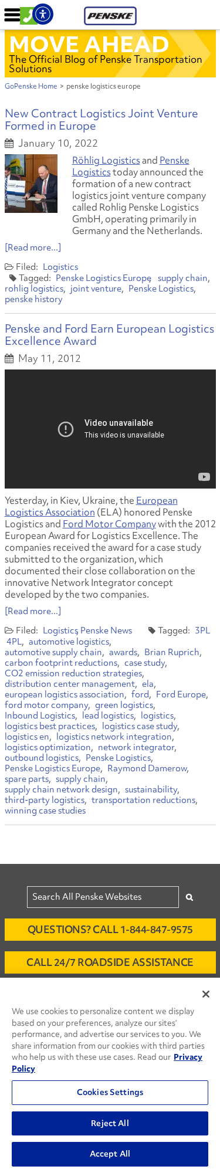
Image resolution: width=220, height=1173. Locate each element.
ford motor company (46, 705)
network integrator (136, 747)
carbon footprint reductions (61, 662)
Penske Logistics (161, 288)
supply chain (183, 278)
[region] (110, 1075)
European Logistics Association (91, 506)
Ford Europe (181, 694)
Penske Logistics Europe (103, 278)
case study (144, 662)
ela (148, 684)
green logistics (124, 705)
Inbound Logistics (40, 715)
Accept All (110, 1153)
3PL (202, 630)
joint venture (95, 288)
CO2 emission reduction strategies (73, 673)
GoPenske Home (31, 86)
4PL (14, 641)
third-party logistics (44, 800)
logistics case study (139, 726)
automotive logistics (69, 641)
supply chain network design (61, 789)
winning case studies (45, 810)
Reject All (109, 1123)
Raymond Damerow (147, 768)
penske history (34, 299)
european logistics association (64, 694)
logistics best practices (50, 726)
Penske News (106, 630)
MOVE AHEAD (89, 44)
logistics (157, 715)
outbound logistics (42, 757)
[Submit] (189, 897)
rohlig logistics (34, 288)
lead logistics (108, 715)
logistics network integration (114, 736)
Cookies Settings (110, 1092)
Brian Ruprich (171, 652)
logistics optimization (48, 747)
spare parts (27, 779)
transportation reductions (143, 800)
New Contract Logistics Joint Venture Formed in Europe (101, 119)
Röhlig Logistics (106, 160)
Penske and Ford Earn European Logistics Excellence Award (109, 334)
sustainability (151, 789)
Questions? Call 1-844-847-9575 (110, 929)
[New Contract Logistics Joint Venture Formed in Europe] (31, 183)
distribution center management (70, 684)
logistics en (27, 736)
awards (123, 652)
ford (140, 694)
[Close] (206, 994)
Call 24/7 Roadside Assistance (110, 962)
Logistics (60, 267)
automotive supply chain (53, 652)
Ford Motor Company (109, 523)
